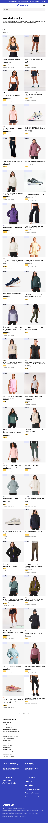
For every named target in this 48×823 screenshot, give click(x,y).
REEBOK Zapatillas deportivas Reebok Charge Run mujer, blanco (12, 532)
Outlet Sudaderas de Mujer (8, 756)
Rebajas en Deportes (7, 745)
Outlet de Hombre (6, 742)
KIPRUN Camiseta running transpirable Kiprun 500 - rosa (12, 129)
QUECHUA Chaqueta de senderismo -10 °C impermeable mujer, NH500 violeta (35, 162)
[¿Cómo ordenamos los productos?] (3, 32)
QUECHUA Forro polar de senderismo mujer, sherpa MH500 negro (12, 565)
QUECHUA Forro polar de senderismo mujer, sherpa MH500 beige (12, 363)
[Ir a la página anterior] (19, 713)
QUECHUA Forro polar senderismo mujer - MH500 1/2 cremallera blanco (13, 194)
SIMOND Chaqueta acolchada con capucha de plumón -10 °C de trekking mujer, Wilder (13, 500)
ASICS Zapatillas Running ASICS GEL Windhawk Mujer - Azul (12, 294)
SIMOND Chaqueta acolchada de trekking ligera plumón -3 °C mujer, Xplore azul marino (34, 633)
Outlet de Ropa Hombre (7, 734)
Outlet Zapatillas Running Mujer (9, 725)
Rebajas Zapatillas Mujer (8, 751)
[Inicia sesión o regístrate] (41, 5)
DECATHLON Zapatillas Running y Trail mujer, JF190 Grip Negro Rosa (34, 195)
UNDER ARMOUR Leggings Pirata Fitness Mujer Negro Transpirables (35, 699)
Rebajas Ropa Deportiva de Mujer (9, 729)
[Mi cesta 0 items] (44, 5)
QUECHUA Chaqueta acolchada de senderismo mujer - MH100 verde (33, 295)
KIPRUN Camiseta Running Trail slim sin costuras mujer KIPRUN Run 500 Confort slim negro (35, 364)
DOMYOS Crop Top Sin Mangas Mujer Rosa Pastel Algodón (12, 397)
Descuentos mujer (6, 722)
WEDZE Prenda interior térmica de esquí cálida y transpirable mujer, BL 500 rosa (13, 466)
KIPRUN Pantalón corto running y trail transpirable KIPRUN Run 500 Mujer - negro (34, 61)
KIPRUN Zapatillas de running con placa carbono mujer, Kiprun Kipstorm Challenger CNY (13, 701)
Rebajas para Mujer (6, 724)
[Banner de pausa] (43, 1)
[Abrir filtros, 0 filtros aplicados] (4, 29)
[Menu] (4, 5)
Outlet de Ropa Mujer (7, 727)
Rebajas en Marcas (6, 740)
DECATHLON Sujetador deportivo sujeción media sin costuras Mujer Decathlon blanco (11, 95)
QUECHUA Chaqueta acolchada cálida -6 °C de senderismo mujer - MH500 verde (12, 432)
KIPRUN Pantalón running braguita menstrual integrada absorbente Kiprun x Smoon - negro (13, 632)
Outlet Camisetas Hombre (8, 752)
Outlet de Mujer (6, 743)
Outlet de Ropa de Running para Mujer (11, 731)
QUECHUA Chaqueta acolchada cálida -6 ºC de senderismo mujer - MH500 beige (34, 500)
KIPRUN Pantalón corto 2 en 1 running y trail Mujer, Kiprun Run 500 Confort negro (34, 94)
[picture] (13, 46)
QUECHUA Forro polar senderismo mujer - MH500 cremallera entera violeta (35, 667)
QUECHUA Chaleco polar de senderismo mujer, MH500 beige (35, 430)
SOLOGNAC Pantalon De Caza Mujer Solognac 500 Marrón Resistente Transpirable (34, 566)
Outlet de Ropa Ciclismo (7, 733)
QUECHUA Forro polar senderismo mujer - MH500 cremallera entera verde (13, 600)
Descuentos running (7, 754)
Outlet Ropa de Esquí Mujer (8, 738)
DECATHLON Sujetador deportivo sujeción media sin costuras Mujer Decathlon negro (11, 61)
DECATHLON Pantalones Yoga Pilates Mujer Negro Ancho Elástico (34, 227)
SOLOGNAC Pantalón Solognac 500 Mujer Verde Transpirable (34, 328)
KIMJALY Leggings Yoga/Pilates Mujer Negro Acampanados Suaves (12, 162)
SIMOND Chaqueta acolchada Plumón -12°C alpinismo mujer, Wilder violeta (12, 228)
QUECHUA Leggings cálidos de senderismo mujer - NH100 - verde (33, 466)
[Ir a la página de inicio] (22, 5)
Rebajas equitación (6, 747)
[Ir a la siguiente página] (28, 713)
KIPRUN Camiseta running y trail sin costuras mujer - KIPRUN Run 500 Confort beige (33, 398)
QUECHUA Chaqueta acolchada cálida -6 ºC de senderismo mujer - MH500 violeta (12, 329)
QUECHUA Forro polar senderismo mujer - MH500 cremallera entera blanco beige (13, 262)
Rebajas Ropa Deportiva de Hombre (10, 736)
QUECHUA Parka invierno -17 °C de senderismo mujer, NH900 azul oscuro (34, 532)
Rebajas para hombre (7, 749)
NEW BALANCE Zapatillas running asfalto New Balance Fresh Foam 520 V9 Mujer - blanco (35, 129)
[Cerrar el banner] (45, 1)
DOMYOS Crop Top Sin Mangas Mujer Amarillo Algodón (34, 261)
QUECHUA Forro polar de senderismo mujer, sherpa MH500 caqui (34, 600)
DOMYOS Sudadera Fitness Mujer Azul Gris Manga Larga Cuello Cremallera (12, 667)
